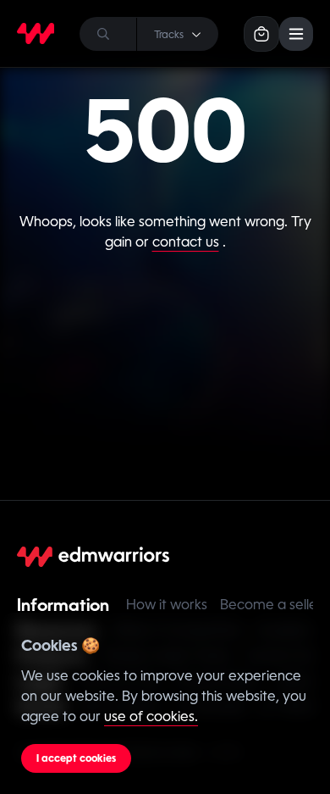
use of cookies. (151, 716)
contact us (185, 242)
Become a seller (271, 605)
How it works (166, 605)
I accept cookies (76, 758)
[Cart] (261, 34)
